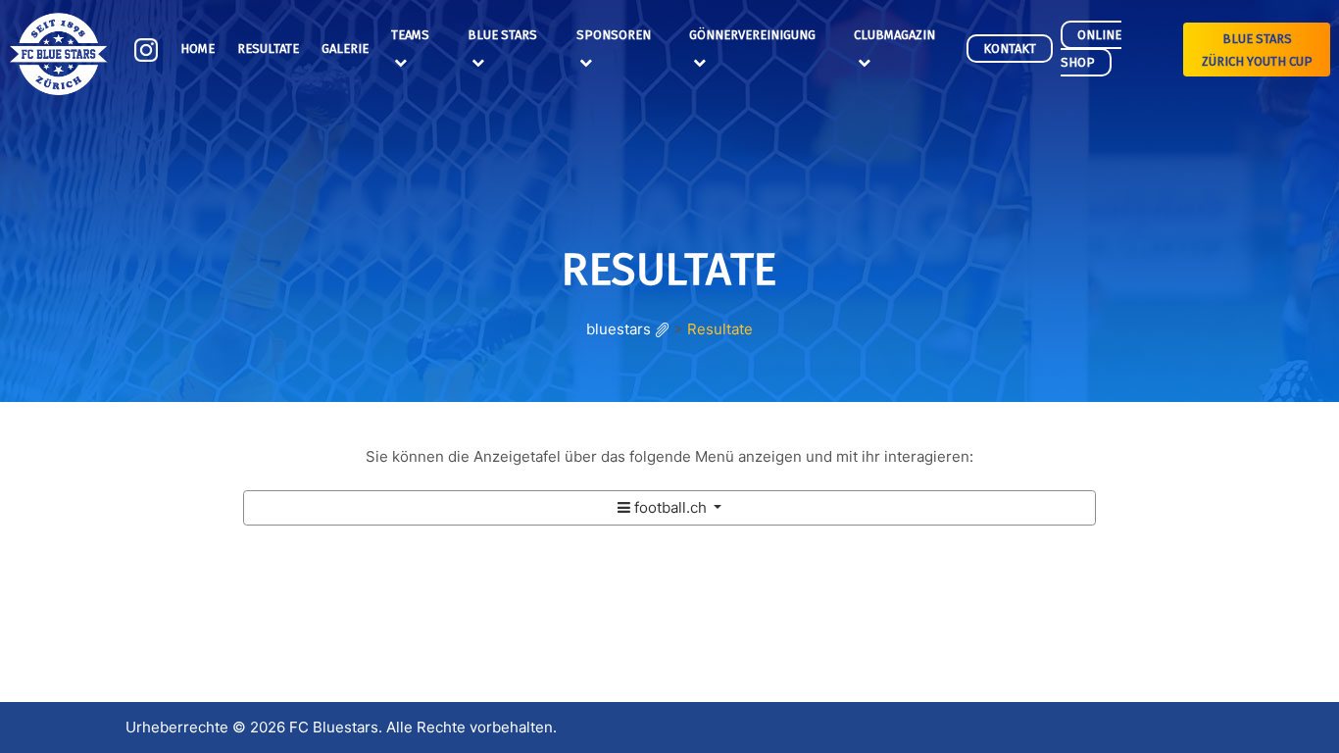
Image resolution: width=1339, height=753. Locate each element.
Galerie (345, 48)
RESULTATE (268, 48)
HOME (197, 48)
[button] (669, 508)
